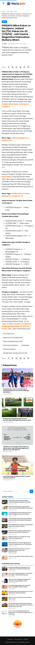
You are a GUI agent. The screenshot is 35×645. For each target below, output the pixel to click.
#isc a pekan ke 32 (8, 334)
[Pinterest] (28, 67)
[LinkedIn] (24, 67)
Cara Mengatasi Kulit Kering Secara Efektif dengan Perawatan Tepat (19, 513)
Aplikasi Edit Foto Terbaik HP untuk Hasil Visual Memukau (19, 537)
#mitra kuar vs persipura (10, 345)
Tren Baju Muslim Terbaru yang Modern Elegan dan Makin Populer (20, 525)
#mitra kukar (25, 345)
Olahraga (10, 11)
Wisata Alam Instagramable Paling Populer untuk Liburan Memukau (19, 531)
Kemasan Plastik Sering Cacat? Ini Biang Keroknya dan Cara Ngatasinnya (19, 550)
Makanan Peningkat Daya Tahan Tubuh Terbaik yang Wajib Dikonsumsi (20, 507)
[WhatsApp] (16, 67)
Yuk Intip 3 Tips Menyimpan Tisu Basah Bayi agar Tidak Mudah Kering (20, 574)
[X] (12, 67)
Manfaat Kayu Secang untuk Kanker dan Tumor (19, 598)
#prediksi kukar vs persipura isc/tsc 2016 (15, 353)
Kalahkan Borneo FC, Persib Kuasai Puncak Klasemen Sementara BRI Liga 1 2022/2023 (16, 390)
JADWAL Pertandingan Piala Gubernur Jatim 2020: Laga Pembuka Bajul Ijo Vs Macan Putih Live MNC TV (16, 448)
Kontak (26, 639)
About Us (10, 639)
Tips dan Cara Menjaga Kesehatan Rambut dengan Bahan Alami (19, 580)
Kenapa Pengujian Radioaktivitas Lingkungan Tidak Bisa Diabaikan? (19, 568)
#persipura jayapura (9, 349)
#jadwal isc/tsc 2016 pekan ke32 (13, 337)
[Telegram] (20, 67)
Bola (15, 11)
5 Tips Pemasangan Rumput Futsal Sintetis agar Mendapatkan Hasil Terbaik (17, 419)
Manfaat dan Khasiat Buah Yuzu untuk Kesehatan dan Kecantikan (20, 592)
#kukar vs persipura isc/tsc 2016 (12, 341)
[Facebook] (8, 67)
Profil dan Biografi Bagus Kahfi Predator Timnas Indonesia (17, 477)
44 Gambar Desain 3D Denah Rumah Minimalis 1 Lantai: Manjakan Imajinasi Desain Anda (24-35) (20, 605)
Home (3, 11)
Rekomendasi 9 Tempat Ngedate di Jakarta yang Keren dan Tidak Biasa (20, 543)
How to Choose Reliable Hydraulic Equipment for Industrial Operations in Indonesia (20, 612)
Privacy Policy (18, 639)
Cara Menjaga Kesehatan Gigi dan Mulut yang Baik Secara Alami (19, 586)
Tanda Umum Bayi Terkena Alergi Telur (20, 556)
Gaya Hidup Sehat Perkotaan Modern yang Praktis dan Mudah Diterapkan (20, 519)
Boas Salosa (7, 177)
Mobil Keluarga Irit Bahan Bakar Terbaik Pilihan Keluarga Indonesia (19, 501)
